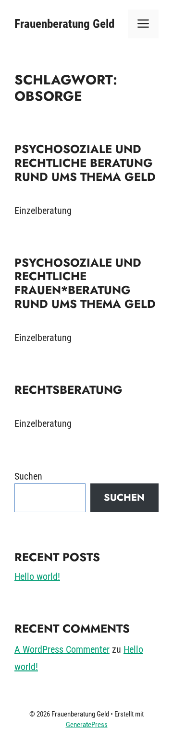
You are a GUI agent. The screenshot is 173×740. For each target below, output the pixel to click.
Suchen (28, 476)
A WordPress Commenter (62, 649)
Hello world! (37, 576)
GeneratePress (87, 724)
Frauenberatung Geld (64, 24)
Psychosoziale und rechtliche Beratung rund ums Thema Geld (85, 163)
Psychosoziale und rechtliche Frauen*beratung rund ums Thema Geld (85, 283)
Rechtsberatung (68, 389)
